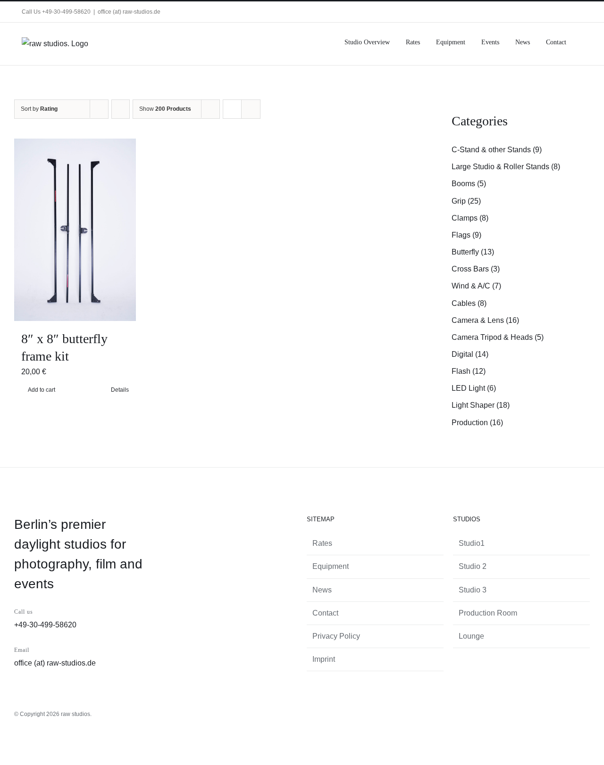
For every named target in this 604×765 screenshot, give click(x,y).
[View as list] (251, 109)
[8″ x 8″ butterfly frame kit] (75, 230)
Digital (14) (470, 354)
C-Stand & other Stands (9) (497, 150)
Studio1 (472, 543)
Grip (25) (466, 201)
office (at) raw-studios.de (129, 11)
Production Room (488, 613)
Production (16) (477, 423)
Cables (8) (469, 303)
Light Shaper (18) (481, 405)
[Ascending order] (120, 109)
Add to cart (41, 390)
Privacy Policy (336, 636)
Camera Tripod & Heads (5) (498, 337)
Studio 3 (473, 590)
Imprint (323, 659)
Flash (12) (469, 371)
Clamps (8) (470, 218)
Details (120, 390)
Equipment (330, 566)
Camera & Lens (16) (485, 320)
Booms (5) (469, 184)
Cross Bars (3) (476, 269)
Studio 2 (473, 566)
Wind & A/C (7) (476, 286)
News (322, 590)
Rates (322, 543)
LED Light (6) (474, 388)
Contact (325, 613)
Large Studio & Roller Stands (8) (506, 167)
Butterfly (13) (473, 252)
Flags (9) (466, 235)
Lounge (471, 636)
